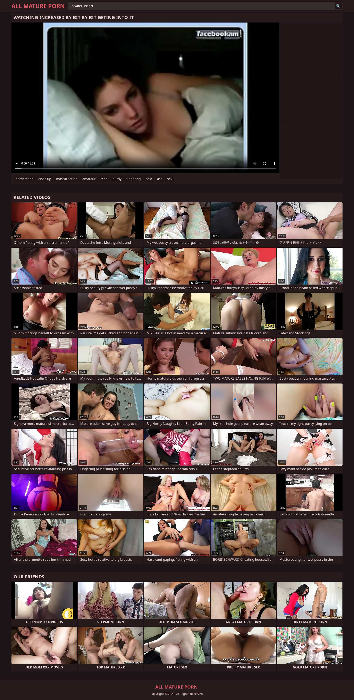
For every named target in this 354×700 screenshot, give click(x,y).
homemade (24, 179)
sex (169, 179)
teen (104, 179)
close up (44, 179)
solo (149, 179)
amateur (89, 179)
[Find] (338, 5)
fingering (133, 179)
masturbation (66, 179)
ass (159, 179)
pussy (116, 179)
